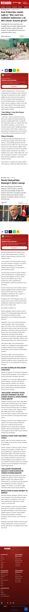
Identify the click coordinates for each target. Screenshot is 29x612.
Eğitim (2, 567)
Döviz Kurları (17, 574)
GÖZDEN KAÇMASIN (15, 9)
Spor (2, 560)
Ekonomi (2, 558)
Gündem (2, 557)
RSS (5, 606)
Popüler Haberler (4, 574)
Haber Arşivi (17, 565)
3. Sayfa (2, 562)
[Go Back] (26, 609)
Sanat (2, 578)
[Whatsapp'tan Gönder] (14, 70)
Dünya (2, 581)
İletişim (2, 592)
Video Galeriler (18, 562)
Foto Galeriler (18, 580)
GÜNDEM (3, 7)
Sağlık (2, 564)
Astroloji (2, 576)
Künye (2, 590)
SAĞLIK (20, 7)
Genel (2, 583)
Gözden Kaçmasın (4, 580)
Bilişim (2, 585)
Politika (2, 565)
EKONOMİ (14, 7)
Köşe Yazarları (18, 558)
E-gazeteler (17, 564)
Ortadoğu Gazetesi (6, 9)
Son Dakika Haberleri (5, 596)
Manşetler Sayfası (19, 560)
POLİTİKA (8, 7)
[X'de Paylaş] (10, 70)
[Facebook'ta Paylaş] (6, 70)
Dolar (25, 2)
